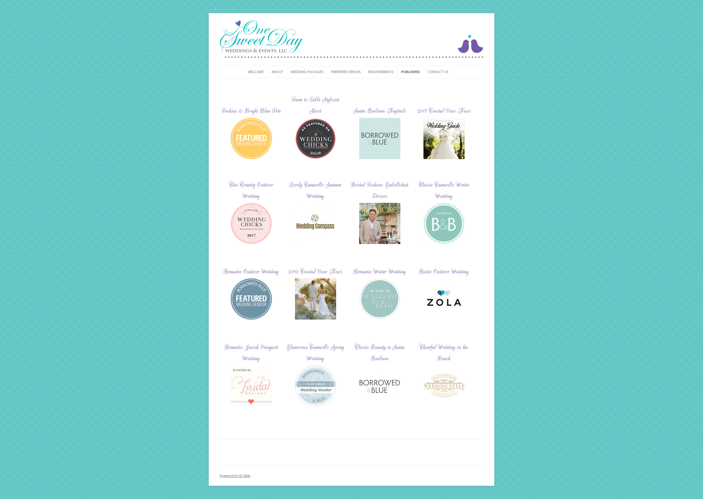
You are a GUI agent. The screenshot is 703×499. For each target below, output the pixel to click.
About (277, 72)
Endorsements (380, 72)
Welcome (256, 72)
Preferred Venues (346, 72)
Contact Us (438, 72)
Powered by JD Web (235, 475)
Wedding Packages (307, 72)
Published (410, 72)
